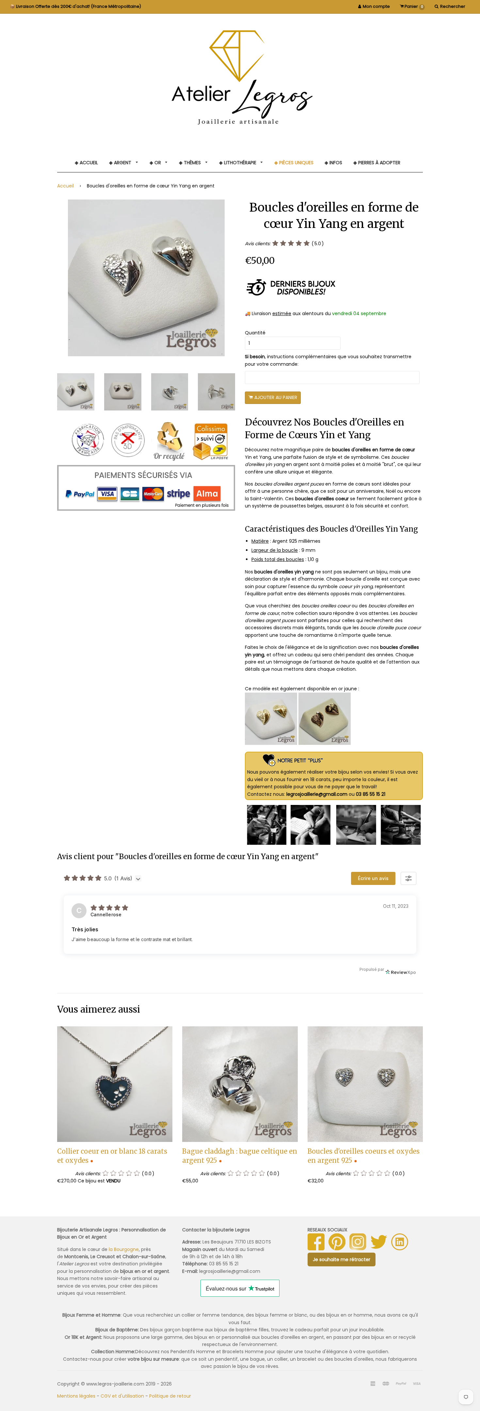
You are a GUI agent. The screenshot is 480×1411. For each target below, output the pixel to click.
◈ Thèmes (190, 162)
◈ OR (156, 162)
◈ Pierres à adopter (376, 162)
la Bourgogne (124, 1249)
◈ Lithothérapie (238, 162)
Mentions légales (76, 1396)
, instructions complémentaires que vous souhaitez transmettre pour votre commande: (328, 360)
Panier (413, 6)
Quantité (255, 332)
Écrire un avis (373, 878)
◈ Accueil (86, 162)
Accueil (65, 186)
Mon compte (376, 6)
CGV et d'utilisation (122, 1396)
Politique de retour (170, 1396)
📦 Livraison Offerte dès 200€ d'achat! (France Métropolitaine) (75, 6)
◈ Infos (333, 162)
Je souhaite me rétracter (341, 1259)
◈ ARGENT (121, 162)
